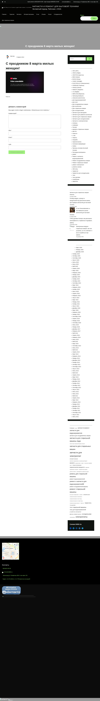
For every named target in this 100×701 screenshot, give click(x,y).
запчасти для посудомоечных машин (80, 435)
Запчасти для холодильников (80, 119)
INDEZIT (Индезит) (77, 89)
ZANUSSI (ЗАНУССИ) (78, 98)
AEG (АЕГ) (75, 71)
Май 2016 (75, 333)
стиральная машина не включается (76, 496)
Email (10, 137)
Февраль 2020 (76, 312)
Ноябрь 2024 (76, 279)
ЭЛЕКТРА (75, 181)
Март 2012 (75, 400)
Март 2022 (75, 299)
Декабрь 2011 (76, 406)
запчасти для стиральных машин (80, 447)
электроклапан (72, 517)
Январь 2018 (76, 327)
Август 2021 (75, 306)
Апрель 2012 (76, 398)
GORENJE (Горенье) (78, 85)
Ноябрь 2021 (76, 304)
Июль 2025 (75, 262)
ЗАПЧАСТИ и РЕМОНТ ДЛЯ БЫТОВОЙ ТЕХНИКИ (55, 6)
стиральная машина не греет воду (76, 498)
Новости (8, 96)
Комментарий (13, 113)
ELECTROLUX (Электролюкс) (80, 83)
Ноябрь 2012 (76, 383)
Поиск (82, 15)
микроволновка (78, 463)
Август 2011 (75, 414)
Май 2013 (75, 373)
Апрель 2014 (76, 352)
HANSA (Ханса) (76, 87)
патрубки (75, 139)
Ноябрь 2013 (76, 362)
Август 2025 (75, 260)
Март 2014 (75, 354)
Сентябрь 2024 (76, 283)
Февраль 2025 (76, 272)
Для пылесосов (76, 106)
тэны (73, 175)
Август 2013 (75, 368)
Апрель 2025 (76, 268)
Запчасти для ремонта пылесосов (82, 114)
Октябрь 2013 (76, 364)
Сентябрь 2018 (76, 322)
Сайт (10, 144)
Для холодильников (78, 110)
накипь (82, 463)
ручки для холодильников (74, 494)
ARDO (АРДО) (76, 73)
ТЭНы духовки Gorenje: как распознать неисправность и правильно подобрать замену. (81, 220)
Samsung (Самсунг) (78, 96)
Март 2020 (75, 310)
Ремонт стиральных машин (80, 162)
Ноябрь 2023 (76, 289)
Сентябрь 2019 (76, 316)
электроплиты (81, 517)
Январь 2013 (76, 379)
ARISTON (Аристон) (78, 75)
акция (76, 428)
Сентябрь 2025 (76, 258)
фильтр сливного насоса (75, 514)
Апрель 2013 (76, 375)
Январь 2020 (76, 314)
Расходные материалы (79, 152)
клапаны (74, 123)
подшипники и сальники (74, 469)
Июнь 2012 (75, 393)
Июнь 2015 (75, 339)
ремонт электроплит (78, 164)
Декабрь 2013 (76, 360)
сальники (80, 494)
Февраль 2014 (76, 356)
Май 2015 (75, 341)
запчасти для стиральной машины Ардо (80, 439)
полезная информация (78, 144)
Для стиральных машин (79, 108)
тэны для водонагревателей (78, 509)
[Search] (89, 59)
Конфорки (72, 428)
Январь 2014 (76, 358)
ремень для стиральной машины (78, 475)
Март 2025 (75, 270)
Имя (10, 130)
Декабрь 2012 (76, 381)
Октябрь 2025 (76, 256)
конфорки (75, 125)
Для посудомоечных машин (80, 104)
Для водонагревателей (79, 100)
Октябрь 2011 (76, 410)
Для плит (75, 102)
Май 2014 (75, 350)
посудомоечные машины (83, 469)
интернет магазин (74, 458)
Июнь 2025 (75, 264)
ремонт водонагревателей (77, 479)
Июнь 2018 (75, 325)
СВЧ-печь (75, 169)
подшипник (87, 467)
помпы (74, 146)
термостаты (88, 503)
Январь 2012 (76, 404)
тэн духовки (72, 505)
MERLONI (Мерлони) (78, 94)
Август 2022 (75, 297)
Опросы (74, 137)
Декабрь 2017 (76, 329)
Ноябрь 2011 (76, 408)
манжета (72, 463)
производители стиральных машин (83, 471)
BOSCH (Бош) (76, 79)
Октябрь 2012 (76, 385)
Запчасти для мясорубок (79, 112)
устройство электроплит (75, 511)
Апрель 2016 (76, 335)
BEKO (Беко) (76, 77)
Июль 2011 (75, 416)
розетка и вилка (76, 167)
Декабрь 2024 (76, 276)
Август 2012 (75, 389)
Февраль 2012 (76, 402)
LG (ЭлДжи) (75, 91)
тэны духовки (76, 177)
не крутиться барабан (88, 463)
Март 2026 (79, 247)
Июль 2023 (75, 291)
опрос (71, 465)
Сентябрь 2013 (76, 366)
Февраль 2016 (76, 337)
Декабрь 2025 (80, 251)
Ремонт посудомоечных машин (81, 160)
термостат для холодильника (80, 173)
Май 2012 (75, 396)
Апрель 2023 (76, 293)
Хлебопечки (75, 179)
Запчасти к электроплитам (80, 121)
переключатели (76, 142)
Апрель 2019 (76, 318)
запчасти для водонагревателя (76, 432)
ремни (74, 154)
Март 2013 (75, 377)
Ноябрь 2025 (76, 254)
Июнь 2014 (75, 347)
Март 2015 (75, 343)
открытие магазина (76, 465)
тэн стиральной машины (78, 507)
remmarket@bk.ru (66, 1)
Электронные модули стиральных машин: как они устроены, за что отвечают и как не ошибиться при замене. (84, 230)
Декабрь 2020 (76, 308)
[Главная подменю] (6, 14)
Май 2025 (75, 266)
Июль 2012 (75, 391)
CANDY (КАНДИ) (77, 81)
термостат (75, 171)
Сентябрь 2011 (76, 412)
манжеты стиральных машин (80, 129)
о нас (73, 135)
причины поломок (73, 471)
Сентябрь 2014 (76, 345)
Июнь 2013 (75, 370)
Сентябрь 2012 (76, 387)
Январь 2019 (76, 320)
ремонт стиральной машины (77, 490)
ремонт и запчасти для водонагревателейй (78, 483)
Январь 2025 (76, 274)
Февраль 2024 (76, 287)
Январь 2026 (79, 249)
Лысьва (74, 127)
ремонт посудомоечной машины (79, 486)
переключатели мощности (77, 467)
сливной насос (86, 494)
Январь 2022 (76, 302)
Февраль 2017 (76, 331)
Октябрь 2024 (76, 281)
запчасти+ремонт (83, 428)
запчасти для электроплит (76, 454)
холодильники (86, 514)
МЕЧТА (74, 131)
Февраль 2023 (76, 295)
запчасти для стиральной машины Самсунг (77, 443)
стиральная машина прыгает (75, 503)
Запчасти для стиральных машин (81, 116)
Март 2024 (75, 285)
